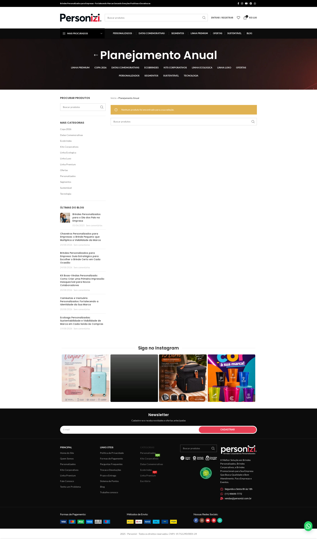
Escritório (145, 481)
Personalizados (68, 176)
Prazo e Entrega (108, 475)
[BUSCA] (204, 17)
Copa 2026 (65, 129)
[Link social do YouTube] (246, 3)
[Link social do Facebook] (238, 3)
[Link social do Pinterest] (251, 3)
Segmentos (65, 181)
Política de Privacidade (112, 453)
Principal (66, 447)
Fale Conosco (67, 481)
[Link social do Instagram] (242, 3)
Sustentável (66, 187)
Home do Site (67, 453)
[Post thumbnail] (65, 220)
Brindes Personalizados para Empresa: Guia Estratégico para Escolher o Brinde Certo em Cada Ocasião (80, 257)
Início (113, 98)
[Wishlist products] (238, 17)
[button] (308, 526)
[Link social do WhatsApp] (255, 3)
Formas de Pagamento (111, 458)
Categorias (147, 447)
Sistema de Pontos (109, 481)
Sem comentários (94, 225)
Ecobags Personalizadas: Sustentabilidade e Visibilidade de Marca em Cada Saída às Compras (81, 321)
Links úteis (106, 447)
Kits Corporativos (69, 146)
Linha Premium (68, 164)
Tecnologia (65, 193)
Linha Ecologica (68, 152)
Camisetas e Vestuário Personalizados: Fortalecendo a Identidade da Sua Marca (79, 301)
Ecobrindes (66, 140)
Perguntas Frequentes (111, 464)
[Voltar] (96, 55)
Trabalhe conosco (109, 492)
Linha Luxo (65, 158)
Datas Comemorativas (71, 135)
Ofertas (64, 170)
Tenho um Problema (70, 486)
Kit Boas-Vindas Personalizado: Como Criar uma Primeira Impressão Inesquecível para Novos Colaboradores (82, 280)
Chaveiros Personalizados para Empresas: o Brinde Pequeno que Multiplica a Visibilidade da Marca (80, 237)
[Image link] (85, 521)
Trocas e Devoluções (110, 469)
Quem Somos (67, 458)
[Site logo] (80, 17)
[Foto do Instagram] (85, 378)
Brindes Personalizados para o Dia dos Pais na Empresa (86, 217)
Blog (102, 486)
